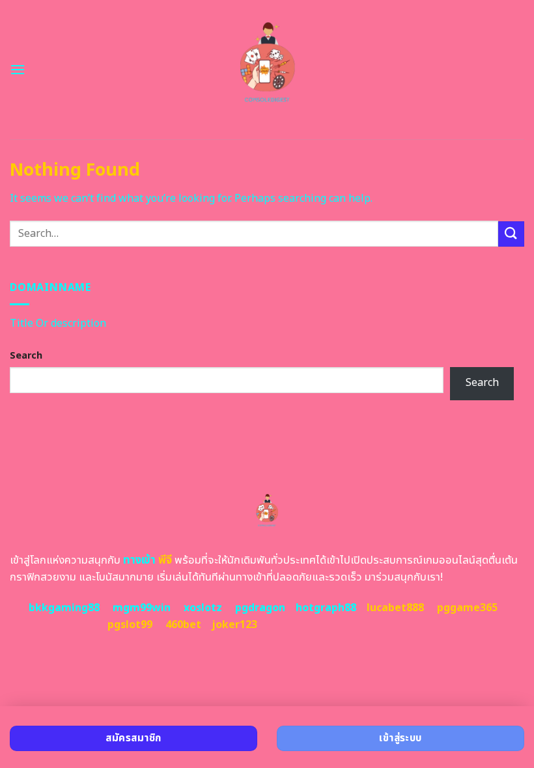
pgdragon (260, 608)
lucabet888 (395, 608)
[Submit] (511, 234)
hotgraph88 (326, 608)
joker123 (234, 625)
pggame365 (467, 608)
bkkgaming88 (64, 608)
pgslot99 (129, 625)
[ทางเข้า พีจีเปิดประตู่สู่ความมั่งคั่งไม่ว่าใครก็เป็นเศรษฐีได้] (267, 69)
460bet (183, 625)
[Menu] (17, 69)
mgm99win (142, 608)
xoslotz (203, 608)
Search (26, 356)
